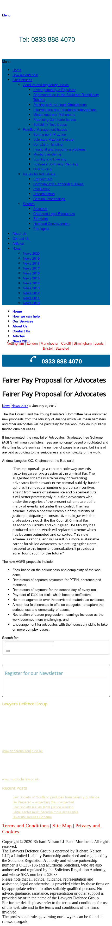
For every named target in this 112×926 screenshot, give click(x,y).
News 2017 (19, 405)
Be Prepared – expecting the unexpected (43, 801)
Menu (6, 15)
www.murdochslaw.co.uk (20, 778)
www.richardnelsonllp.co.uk (22, 750)
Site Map (62, 825)
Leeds (99, 343)
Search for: (10, 637)
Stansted (62, 348)
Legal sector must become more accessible (45, 811)
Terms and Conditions (25, 825)
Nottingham (15, 343)
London (32, 343)
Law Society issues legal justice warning (43, 806)
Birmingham (83, 343)
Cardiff (66, 343)
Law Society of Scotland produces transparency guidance (56, 796)
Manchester (49, 343)
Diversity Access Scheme (32, 816)
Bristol (48, 348)
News (6, 405)
